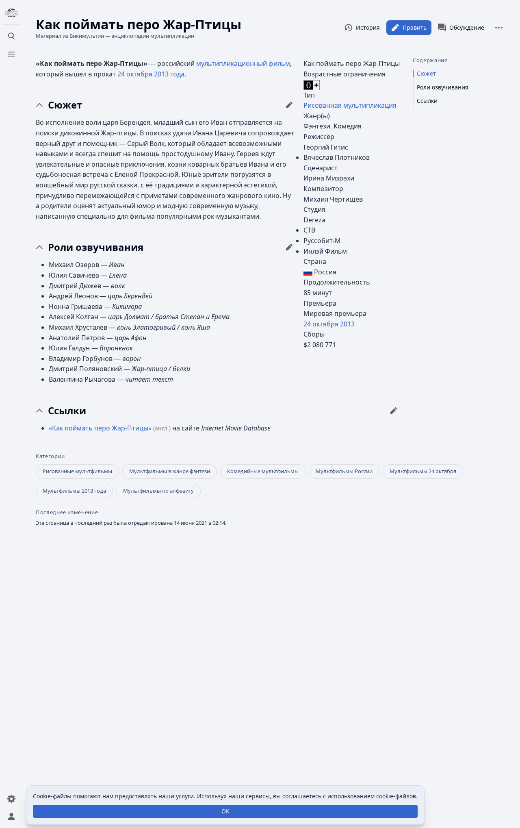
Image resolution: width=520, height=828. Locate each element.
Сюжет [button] (65, 105)
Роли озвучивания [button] (95, 247)
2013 (347, 323)
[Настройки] (11, 799)
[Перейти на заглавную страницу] (11, 13)
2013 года (169, 74)
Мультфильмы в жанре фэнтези (169, 471)
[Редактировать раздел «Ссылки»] (394, 410)
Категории (50, 456)
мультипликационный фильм (243, 63)
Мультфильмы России (344, 471)
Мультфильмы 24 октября (423, 471)
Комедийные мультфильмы (263, 471)
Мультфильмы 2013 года (74, 490)
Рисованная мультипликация (349, 105)
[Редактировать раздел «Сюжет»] (289, 105)
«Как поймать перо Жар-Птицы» (100, 428)
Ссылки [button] (67, 410)
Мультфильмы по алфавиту (158, 490)
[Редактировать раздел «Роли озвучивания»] (289, 247)
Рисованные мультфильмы (77, 471)
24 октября (320, 323)
